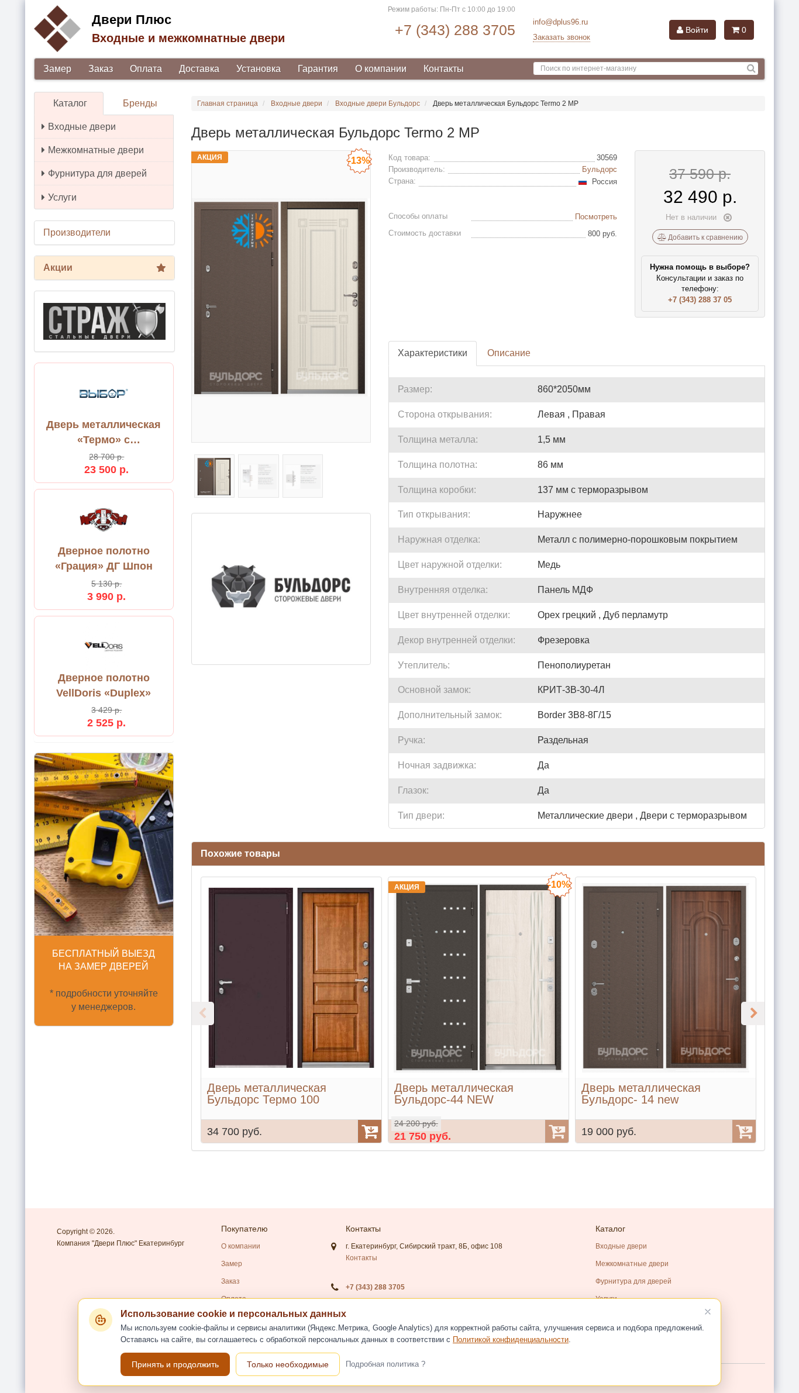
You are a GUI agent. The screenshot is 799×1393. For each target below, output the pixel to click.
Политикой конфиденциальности (511, 1339)
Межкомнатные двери (96, 150)
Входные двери (82, 127)
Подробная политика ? (385, 1364)
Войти (695, 30)
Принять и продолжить (175, 1364)
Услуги (62, 197)
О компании (381, 69)
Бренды (140, 103)
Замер (57, 69)
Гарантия (318, 69)
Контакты (443, 69)
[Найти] (751, 68)
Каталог (70, 103)
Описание (509, 353)
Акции (58, 268)
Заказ (100, 69)
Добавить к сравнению (704, 237)
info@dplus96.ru (560, 22)
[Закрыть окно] (708, 1312)
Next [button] (752, 1013)
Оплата (146, 69)
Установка (258, 69)
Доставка (199, 69)
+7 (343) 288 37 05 (700, 299)
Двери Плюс (131, 19)
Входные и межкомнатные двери (188, 38)
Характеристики (432, 353)
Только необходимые (288, 1364)
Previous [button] (202, 1013)
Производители (77, 232)
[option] (291, 1010)
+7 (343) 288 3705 (455, 30)
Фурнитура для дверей (97, 173)
